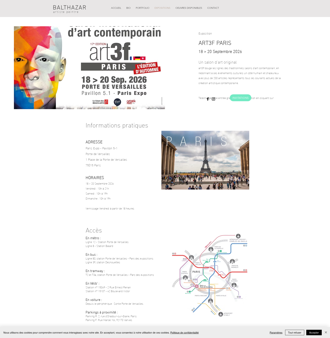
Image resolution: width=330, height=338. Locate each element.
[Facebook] (208, 99)
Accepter (314, 332)
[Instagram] (213, 99)
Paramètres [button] (276, 332)
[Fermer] (326, 332)
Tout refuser (294, 332)
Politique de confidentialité (184, 332)
